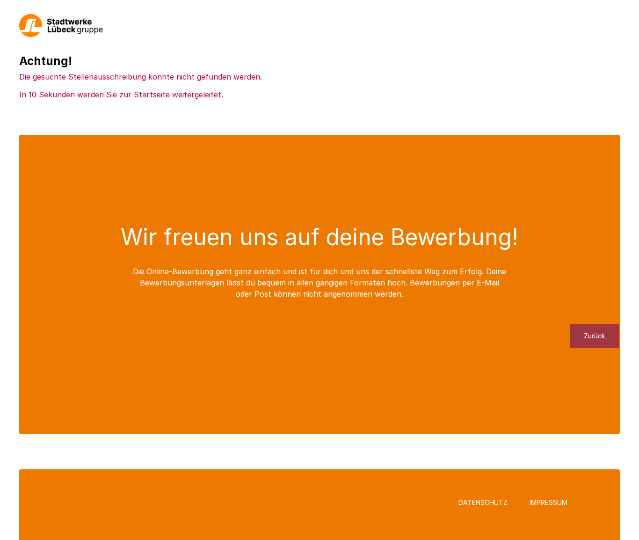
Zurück (594, 336)
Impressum (548, 502)
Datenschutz (483, 502)
